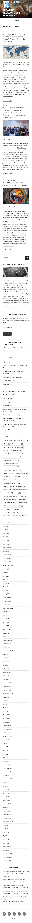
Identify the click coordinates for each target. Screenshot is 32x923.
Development (18, 454)
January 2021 (6, 765)
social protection (17, 506)
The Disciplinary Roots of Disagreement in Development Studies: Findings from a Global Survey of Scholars (14, 899)
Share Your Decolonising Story (11, 415)
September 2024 (8, 608)
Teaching (6, 512)
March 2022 (6, 715)
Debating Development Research (11, 13)
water (17, 516)
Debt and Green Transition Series (12, 377)
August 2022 (6, 697)
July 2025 (5, 572)
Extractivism (8, 476)
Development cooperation (12, 457)
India (5, 486)
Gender (18, 476)
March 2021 (6, 757)
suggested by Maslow (17, 226)
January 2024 (6, 636)
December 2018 (7, 854)
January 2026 (6, 551)
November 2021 (7, 729)
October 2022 (7, 690)
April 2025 (6, 583)
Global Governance (9, 480)
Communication (17, 444)
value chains (7, 516)
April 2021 (6, 754)
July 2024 (5, 615)
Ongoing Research (8, 398)
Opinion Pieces (7, 402)
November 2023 (7, 644)
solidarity (6, 509)
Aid (26, 441)
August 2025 (6, 569)
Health (20, 483)
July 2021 (5, 743)
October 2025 (7, 562)
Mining (18, 493)
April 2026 (6, 540)
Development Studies (9, 380)
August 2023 (6, 654)
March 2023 (6, 672)
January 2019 (6, 850)
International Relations (20, 489)
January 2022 (6, 722)
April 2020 (6, 797)
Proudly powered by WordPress (11, 919)
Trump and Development (10, 430)
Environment (8, 473)
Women (25, 516)
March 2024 (6, 629)
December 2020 (7, 768)
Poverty (23, 496)
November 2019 (7, 814)
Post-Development (10, 496)
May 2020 (6, 793)
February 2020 (7, 804)
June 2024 (6, 619)
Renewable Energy (9, 499)
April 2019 (6, 839)
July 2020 (5, 786)
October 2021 (7, 733)
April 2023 (6, 668)
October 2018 (7, 861)
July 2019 (5, 829)
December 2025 (7, 555)
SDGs (6, 506)
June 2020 (6, 790)
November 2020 (7, 772)
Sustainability (17, 509)
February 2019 (7, 846)
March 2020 (6, 800)
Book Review (6, 362)
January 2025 (6, 594)
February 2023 (7, 676)
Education (17, 470)
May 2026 (6, 537)
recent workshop (22, 163)
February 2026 (7, 547)
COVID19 (19, 447)
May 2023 (6, 665)
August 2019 (6, 825)
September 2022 (8, 693)
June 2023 (6, 661)
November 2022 (7, 686)
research (22, 499)
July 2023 (5, 658)
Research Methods (9, 503)
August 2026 (6, 526)
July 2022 (5, 701)
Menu (17, 20)
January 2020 (6, 807)
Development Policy (10, 463)
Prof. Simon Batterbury (9, 872)
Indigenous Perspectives (18, 486)
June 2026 (6, 533)
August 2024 (6, 611)
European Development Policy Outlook (14, 391)
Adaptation (7, 441)
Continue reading (7, 101)
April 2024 (6, 626)
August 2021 (6, 740)
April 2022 (6, 711)
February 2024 (7, 633)
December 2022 (7, 683)
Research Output (7, 405)
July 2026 (5, 530)
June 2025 (6, 576)
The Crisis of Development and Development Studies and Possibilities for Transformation (14, 182)
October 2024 (7, 604)
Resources (23, 503)
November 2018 (7, 857)
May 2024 (6, 622)
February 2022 (7, 718)
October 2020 (7, 775)
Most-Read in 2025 (8, 395)
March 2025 (6, 587)
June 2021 (6, 747)
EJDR (4, 388)
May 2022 (6, 708)
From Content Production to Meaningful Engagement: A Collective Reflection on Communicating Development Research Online (14, 112)
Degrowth (7, 454)
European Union (21, 473)
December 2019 (7, 811)
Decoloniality (15, 450)
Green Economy (9, 483)
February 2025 (7, 590)
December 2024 (7, 597)
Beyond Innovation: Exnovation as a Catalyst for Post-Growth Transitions (16, 874)
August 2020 (6, 782)
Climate (6, 444)
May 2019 (6, 836)
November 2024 (7, 601)
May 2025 (6, 579)
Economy (7, 470)
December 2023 (7, 640)
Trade (15, 512)
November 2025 (7, 558)
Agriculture (18, 441)
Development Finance (11, 460)
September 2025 (8, 565)
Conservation (8, 447)
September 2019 (8, 822)
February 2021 (7, 761)
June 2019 (6, 832)
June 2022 (6, 704)
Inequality (7, 489)
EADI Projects (7, 384)
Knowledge (8, 493)
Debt (5, 450)
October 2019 (7, 818)
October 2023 (7, 647)
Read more (18, 307)
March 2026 (6, 544)
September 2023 (8, 651)
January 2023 (6, 679)
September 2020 (8, 779)
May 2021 (5, 750)
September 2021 (8, 736)
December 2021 (7, 725)
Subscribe (7, 334)
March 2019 (6, 843)
